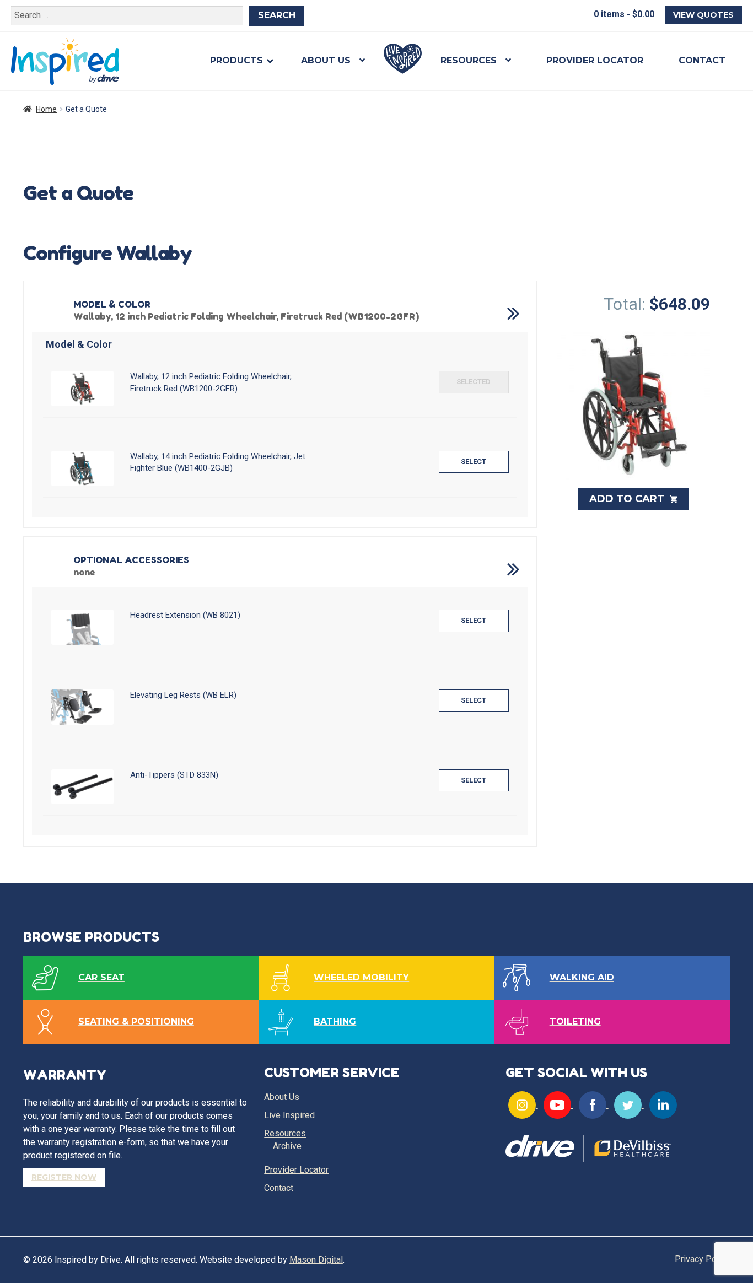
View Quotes (703, 15)
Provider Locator (594, 60)
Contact (702, 60)
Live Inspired (403, 59)
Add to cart (628, 499)
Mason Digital (316, 1259)
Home (46, 109)
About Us (326, 60)
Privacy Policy (702, 1259)
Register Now (63, 1177)
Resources (468, 60)
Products (236, 60)
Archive (287, 1146)
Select (473, 382)
